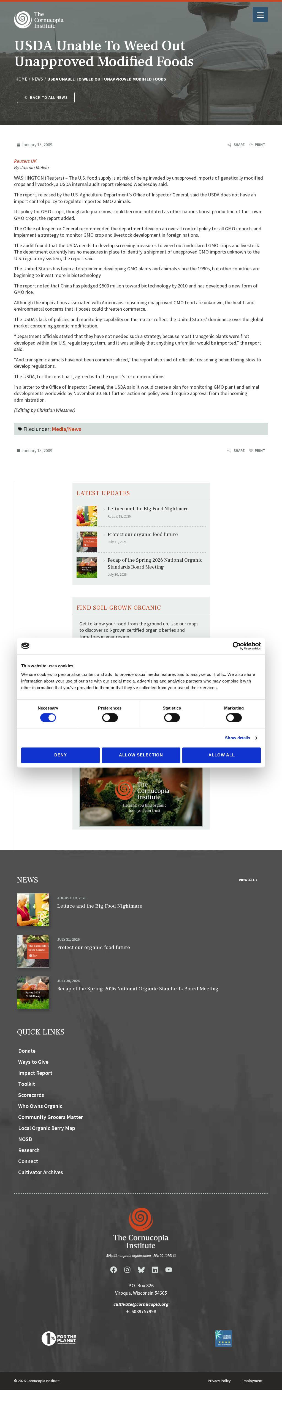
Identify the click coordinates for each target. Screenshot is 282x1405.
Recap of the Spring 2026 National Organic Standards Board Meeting (155, 563)
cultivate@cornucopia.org (141, 1304)
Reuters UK (25, 161)
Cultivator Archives (40, 1172)
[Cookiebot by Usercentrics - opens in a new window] (237, 646)
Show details (237, 737)
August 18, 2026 (71, 897)
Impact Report (35, 1072)
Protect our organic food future (143, 534)
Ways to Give (33, 1061)
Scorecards (31, 1094)
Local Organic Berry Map (46, 1127)
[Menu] (260, 14)
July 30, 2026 (68, 980)
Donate (27, 1050)
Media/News (66, 428)
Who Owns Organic (40, 1105)
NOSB (25, 1138)
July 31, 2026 (68, 939)
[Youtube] (168, 1269)
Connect (28, 1161)
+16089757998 (141, 1311)
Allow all (221, 755)
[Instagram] (127, 1269)
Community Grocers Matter (50, 1116)
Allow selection (141, 755)
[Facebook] (113, 1269)
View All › (248, 879)
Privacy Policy (219, 1380)
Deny (60, 755)
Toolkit (26, 1083)
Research (29, 1150)
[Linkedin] (155, 1269)
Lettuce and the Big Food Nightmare (148, 509)
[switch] (110, 717)
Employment (252, 1380)
